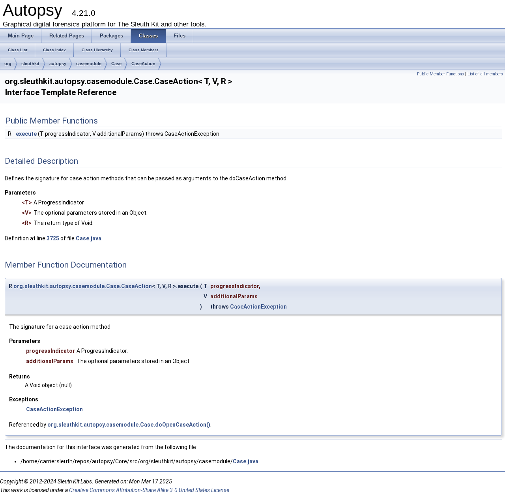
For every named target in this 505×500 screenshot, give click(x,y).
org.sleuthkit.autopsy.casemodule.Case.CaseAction (82, 286)
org (7, 63)
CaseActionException (258, 306)
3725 (53, 238)
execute (26, 134)
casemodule (88, 63)
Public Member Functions (440, 74)
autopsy (57, 63)
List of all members (485, 74)
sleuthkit (30, 63)
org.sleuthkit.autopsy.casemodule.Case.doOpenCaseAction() (128, 424)
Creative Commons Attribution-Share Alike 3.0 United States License (149, 490)
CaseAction (143, 63)
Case (116, 63)
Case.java (88, 238)
